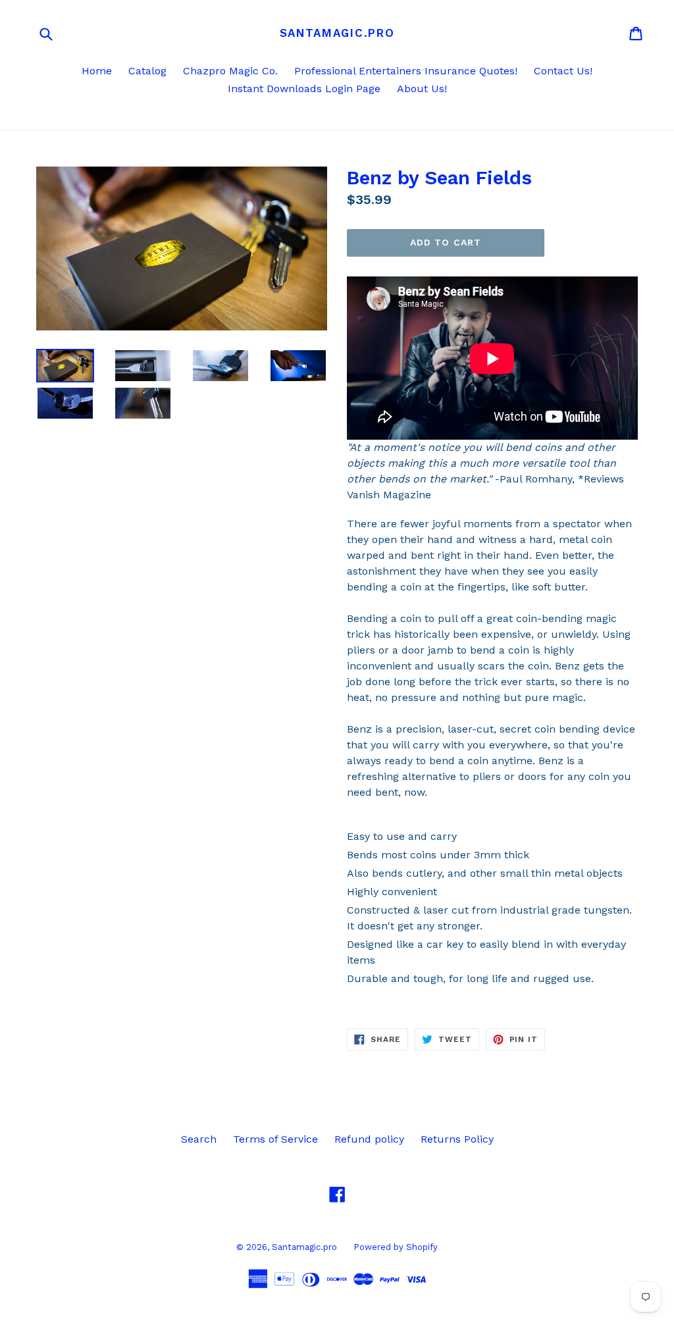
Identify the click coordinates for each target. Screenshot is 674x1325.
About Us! (422, 88)
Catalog (147, 71)
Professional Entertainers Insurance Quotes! (405, 71)
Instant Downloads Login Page (304, 88)
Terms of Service (275, 1139)
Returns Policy (457, 1139)
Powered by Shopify (395, 1247)
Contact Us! (563, 71)
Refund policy (369, 1139)
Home (97, 71)
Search (199, 1139)
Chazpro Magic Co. (230, 71)
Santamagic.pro (337, 32)
